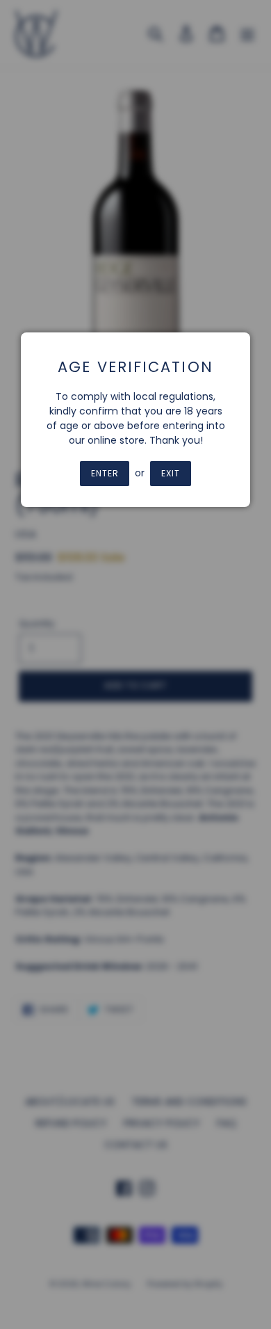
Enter (105, 473)
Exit (170, 473)
